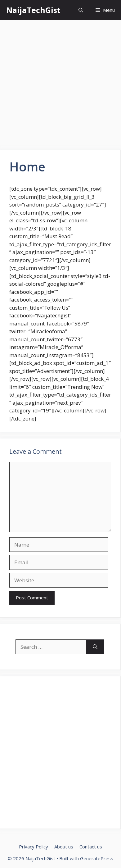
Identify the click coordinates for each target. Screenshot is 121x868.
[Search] (95, 646)
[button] (80, 10)
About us (63, 846)
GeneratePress (96, 858)
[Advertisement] (60, 87)
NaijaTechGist (33, 10)
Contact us (90, 846)
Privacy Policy (33, 846)
